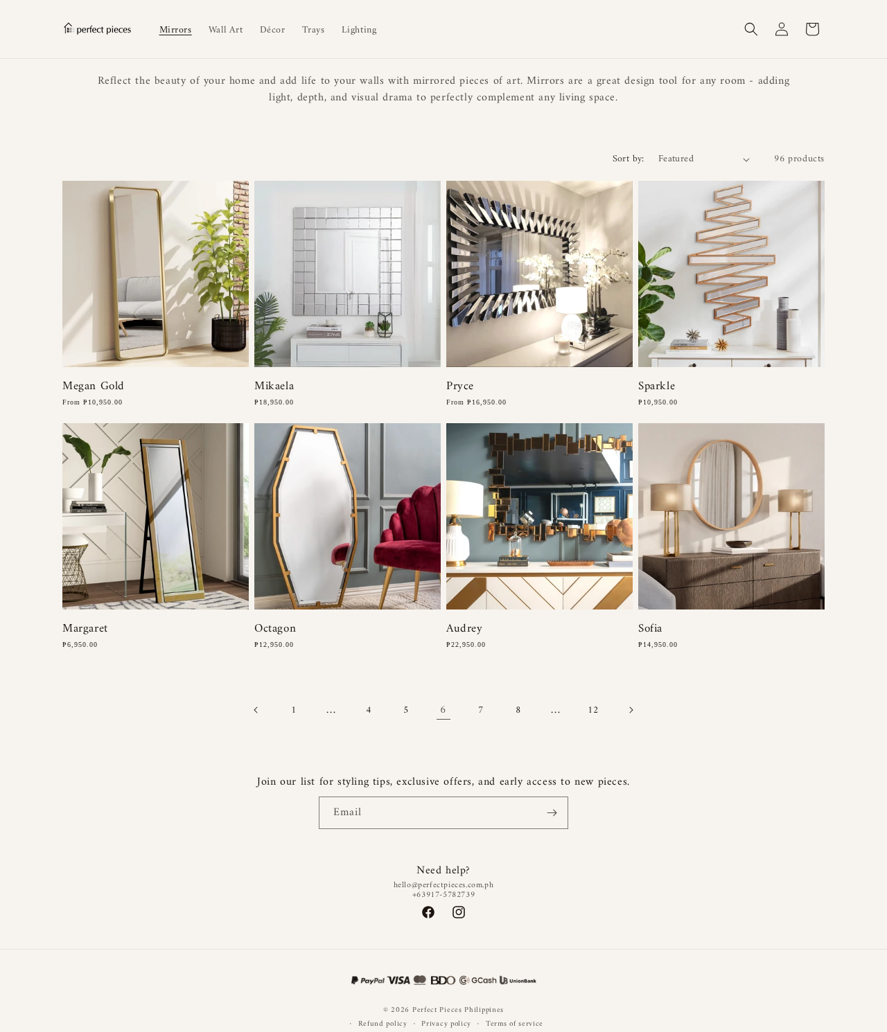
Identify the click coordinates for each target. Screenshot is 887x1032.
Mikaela (274, 386)
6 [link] (443, 710)
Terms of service (514, 1024)
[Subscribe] (552, 813)
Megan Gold (93, 386)
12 (593, 710)
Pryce (460, 386)
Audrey (464, 629)
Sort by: (628, 159)
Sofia (650, 629)
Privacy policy (446, 1024)
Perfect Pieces (437, 1010)
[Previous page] (256, 710)
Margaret (85, 629)
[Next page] (630, 710)
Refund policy (382, 1024)
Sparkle (656, 386)
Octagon (275, 629)
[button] (751, 29)
